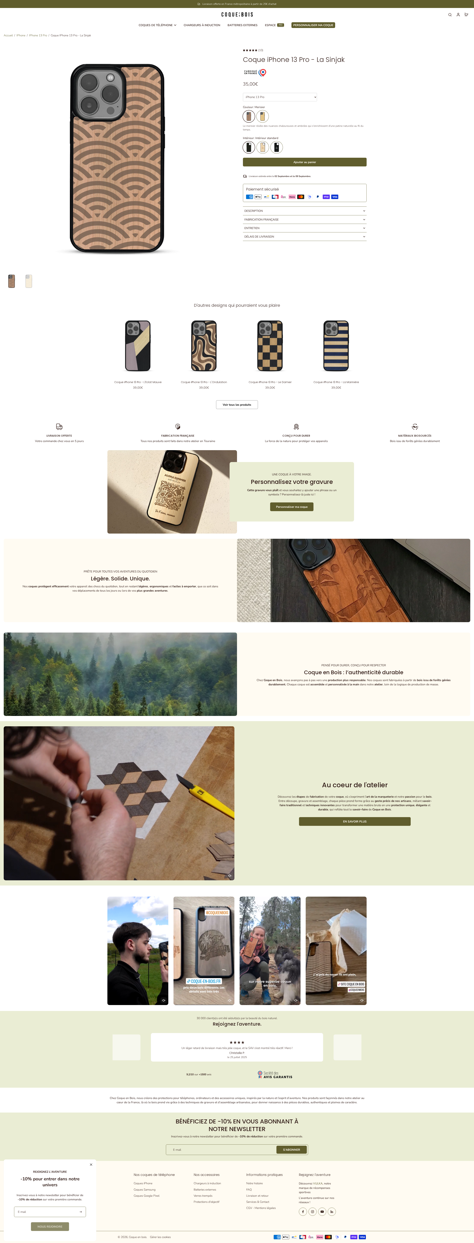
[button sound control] (230, 876)
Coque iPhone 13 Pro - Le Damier (270, 382)
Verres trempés (203, 1196)
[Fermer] (91, 1164)
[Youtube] (322, 1212)
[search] (450, 14)
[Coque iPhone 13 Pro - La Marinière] (336, 345)
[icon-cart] (466, 14)
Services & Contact (257, 1202)
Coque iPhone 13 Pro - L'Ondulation (204, 382)
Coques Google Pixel (146, 1196)
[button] (305, 162)
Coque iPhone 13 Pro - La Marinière (336, 382)
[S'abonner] (81, 1212)
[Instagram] (312, 1212)
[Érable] (262, 116)
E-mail (177, 1150)
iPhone (20, 35)
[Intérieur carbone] (277, 147)
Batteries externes (205, 1189)
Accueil (8, 35)
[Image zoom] (117, 158)
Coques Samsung (145, 1189)
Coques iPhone (143, 1183)
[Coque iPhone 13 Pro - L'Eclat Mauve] (137, 345)
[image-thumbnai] (11, 281)
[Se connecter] (458, 14)
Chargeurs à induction (207, 1183)
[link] (50, 1226)
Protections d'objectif (206, 1202)
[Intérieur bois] (263, 147)
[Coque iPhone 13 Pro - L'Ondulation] (203, 345)
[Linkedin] (332, 1212)
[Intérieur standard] (249, 147)
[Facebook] (303, 1212)
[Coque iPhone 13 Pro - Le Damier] (270, 345)
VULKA (318, 1183)
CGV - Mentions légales (261, 1208)
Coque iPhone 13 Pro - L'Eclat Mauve (138, 382)
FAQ (249, 1189)
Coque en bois (137, 1237)
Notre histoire (254, 1183)
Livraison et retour (257, 1196)
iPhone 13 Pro (38, 35)
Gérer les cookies (160, 1237)
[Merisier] (249, 116)
